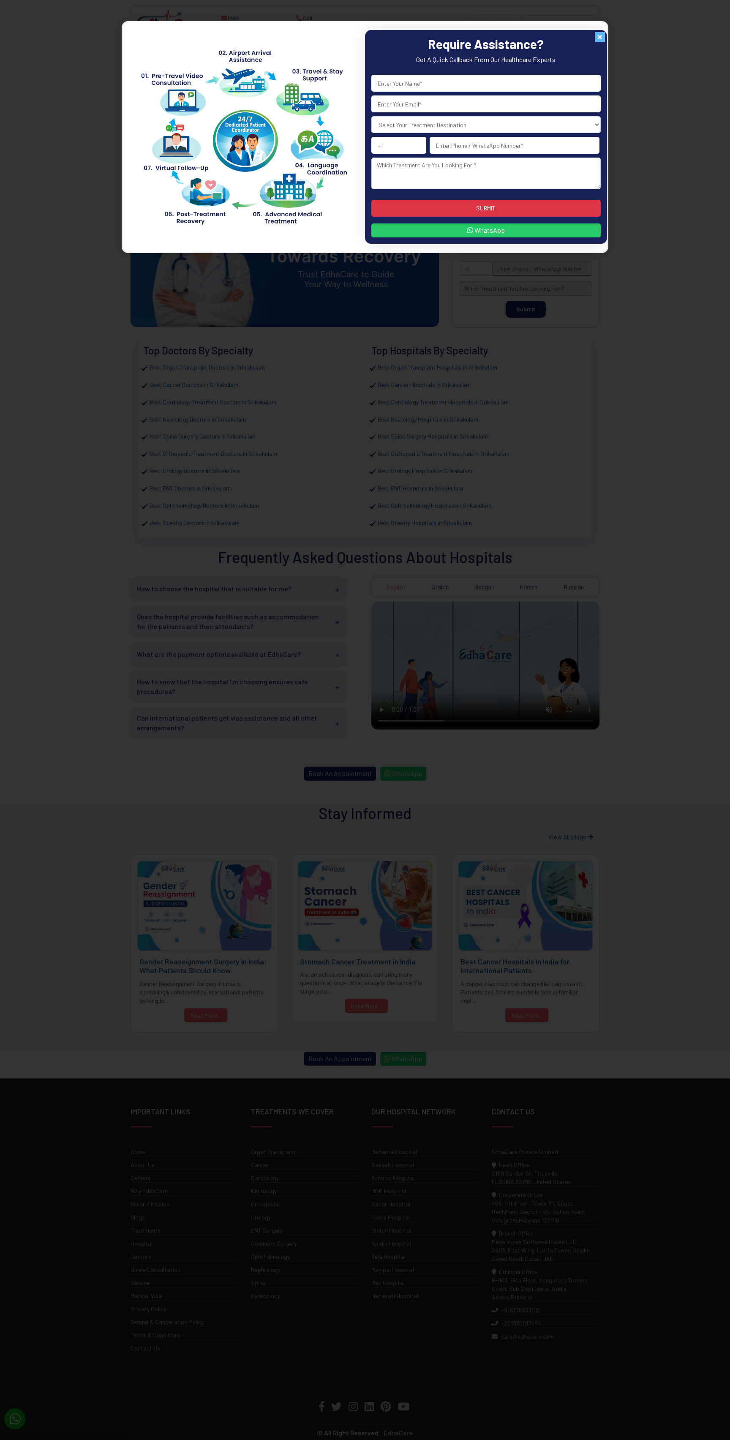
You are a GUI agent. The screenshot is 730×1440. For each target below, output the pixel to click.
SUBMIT (486, 208)
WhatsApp (489, 230)
